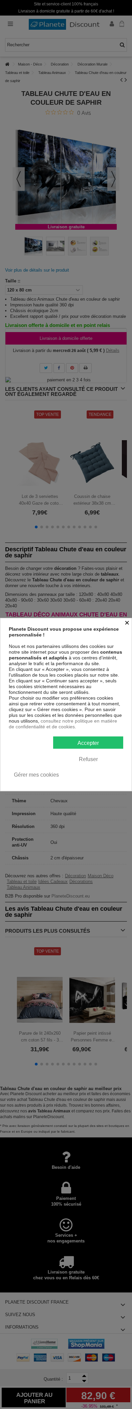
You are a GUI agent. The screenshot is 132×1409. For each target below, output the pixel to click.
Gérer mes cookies (36, 775)
